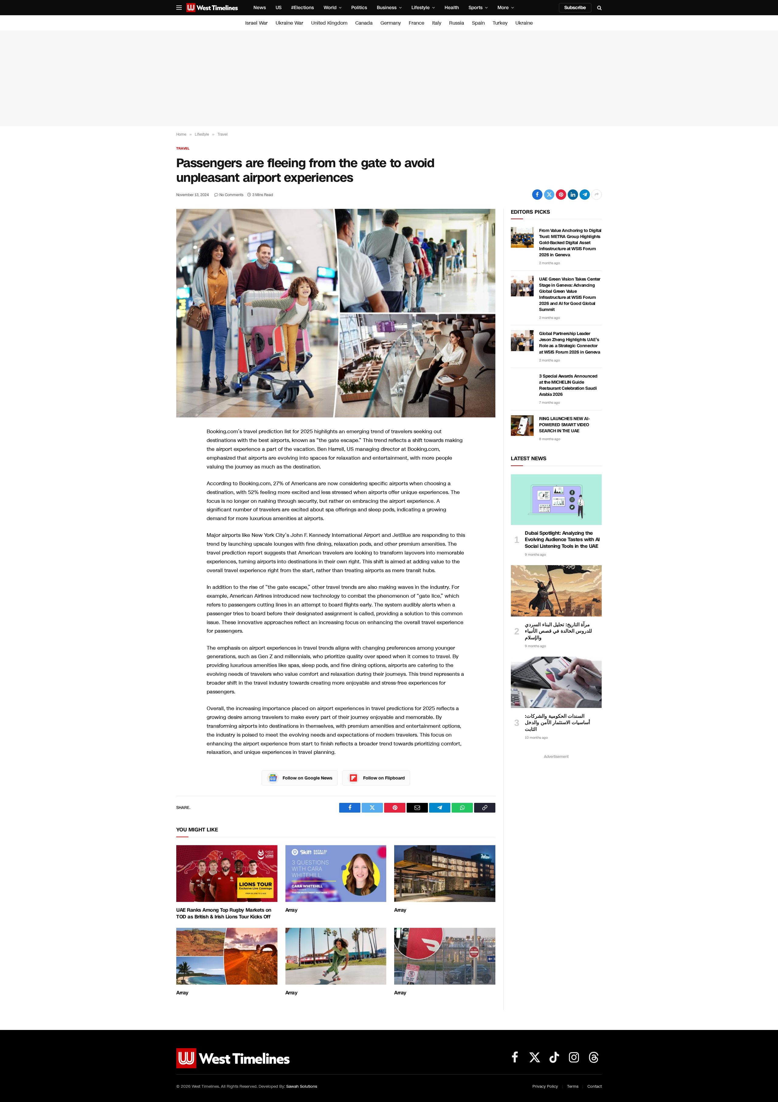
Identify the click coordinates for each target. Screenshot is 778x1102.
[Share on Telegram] (585, 194)
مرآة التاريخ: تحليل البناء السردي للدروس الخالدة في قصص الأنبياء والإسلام (558, 631)
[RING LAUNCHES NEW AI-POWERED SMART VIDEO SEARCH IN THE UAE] (522, 425)
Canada (364, 22)
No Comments (231, 194)
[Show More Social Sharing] (596, 194)
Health (452, 8)
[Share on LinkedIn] (573, 194)
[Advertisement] (389, 78)
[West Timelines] (212, 7)
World (330, 8)
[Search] (599, 8)
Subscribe (575, 8)
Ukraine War (289, 22)
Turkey (500, 22)
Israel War (256, 22)
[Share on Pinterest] (561, 194)
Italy (436, 22)
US (278, 8)
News (259, 8)
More (503, 8)
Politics (359, 8)
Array (291, 910)
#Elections (302, 8)
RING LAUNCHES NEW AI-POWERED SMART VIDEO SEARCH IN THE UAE (564, 425)
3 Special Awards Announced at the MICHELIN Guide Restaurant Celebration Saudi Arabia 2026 (568, 385)
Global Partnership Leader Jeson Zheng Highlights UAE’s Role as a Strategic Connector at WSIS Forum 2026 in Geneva (569, 343)
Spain (478, 22)
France (416, 22)
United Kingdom (329, 22)
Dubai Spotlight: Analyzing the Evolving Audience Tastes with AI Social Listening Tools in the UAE (562, 540)
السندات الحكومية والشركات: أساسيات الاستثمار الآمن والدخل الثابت (557, 723)
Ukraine (524, 22)
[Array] (336, 873)
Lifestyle (420, 8)
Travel (182, 148)
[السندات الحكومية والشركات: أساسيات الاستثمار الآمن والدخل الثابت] (556, 682)
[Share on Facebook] (537, 194)
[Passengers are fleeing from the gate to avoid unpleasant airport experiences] (335, 313)
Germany (390, 22)
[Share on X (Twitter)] (549, 194)
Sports (476, 8)
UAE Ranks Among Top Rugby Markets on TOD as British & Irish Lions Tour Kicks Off (223, 913)
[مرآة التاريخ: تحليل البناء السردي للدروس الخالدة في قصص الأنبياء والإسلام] (556, 590)
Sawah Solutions (301, 1086)
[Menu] (179, 8)
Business (387, 8)
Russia (456, 22)
